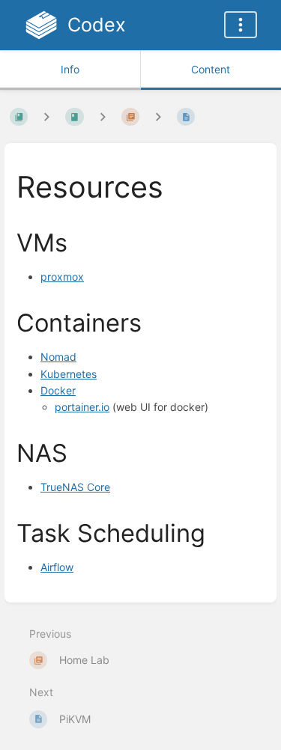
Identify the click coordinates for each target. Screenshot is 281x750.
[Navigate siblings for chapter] (102, 116)
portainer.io (82, 406)
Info (70, 69)
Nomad (58, 356)
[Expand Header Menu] (240, 24)
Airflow (56, 567)
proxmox (62, 276)
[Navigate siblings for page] (158, 116)
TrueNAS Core (75, 487)
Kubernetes (68, 374)
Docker (58, 390)
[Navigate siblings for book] (46, 116)
